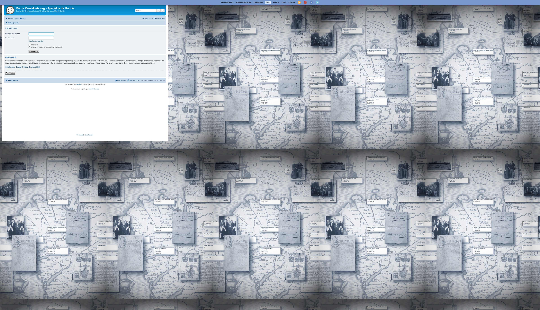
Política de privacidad (31, 67)
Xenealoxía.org (227, 2)
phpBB (78, 84)
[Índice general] (10, 10)
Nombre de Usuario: (12, 33)
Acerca (276, 2)
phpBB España (94, 89)
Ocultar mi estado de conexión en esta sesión (46, 47)
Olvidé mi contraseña (36, 41)
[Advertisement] (89, 112)
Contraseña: (9, 38)
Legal (284, 2)
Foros (268, 2)
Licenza (292, 2)
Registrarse (10, 73)
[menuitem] (22, 18)
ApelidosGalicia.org (243, 2)
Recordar (34, 44)
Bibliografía (258, 2)
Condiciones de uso (13, 67)
